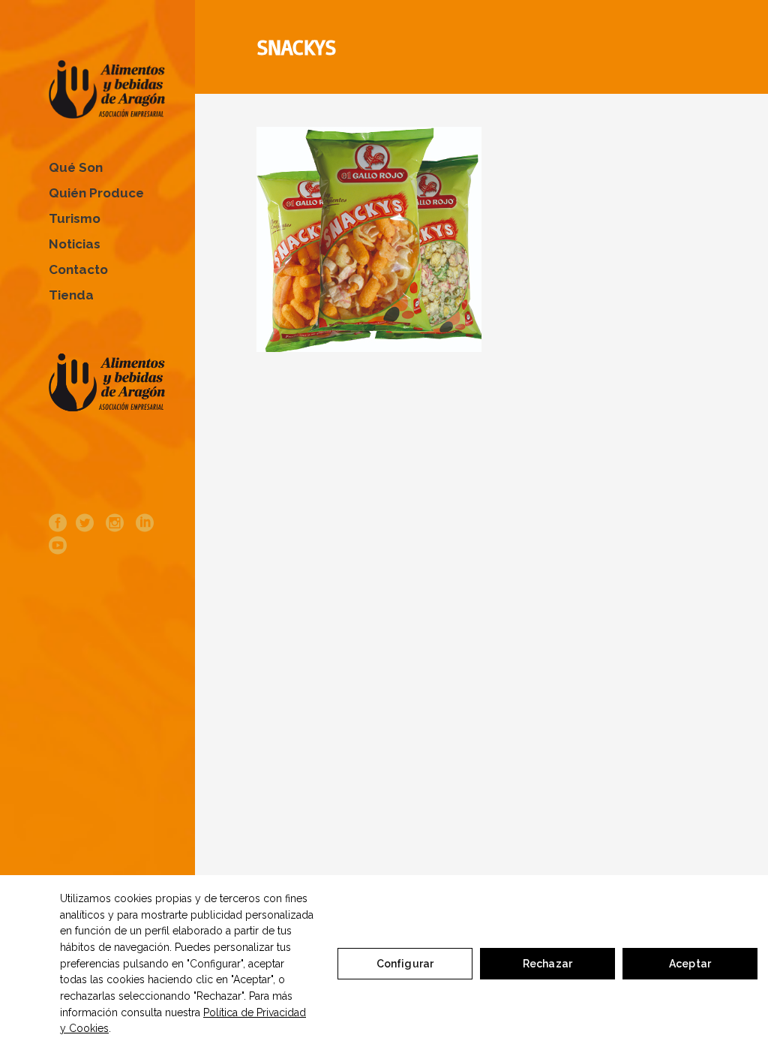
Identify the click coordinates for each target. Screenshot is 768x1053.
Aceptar (690, 964)
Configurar (405, 964)
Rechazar (547, 964)
